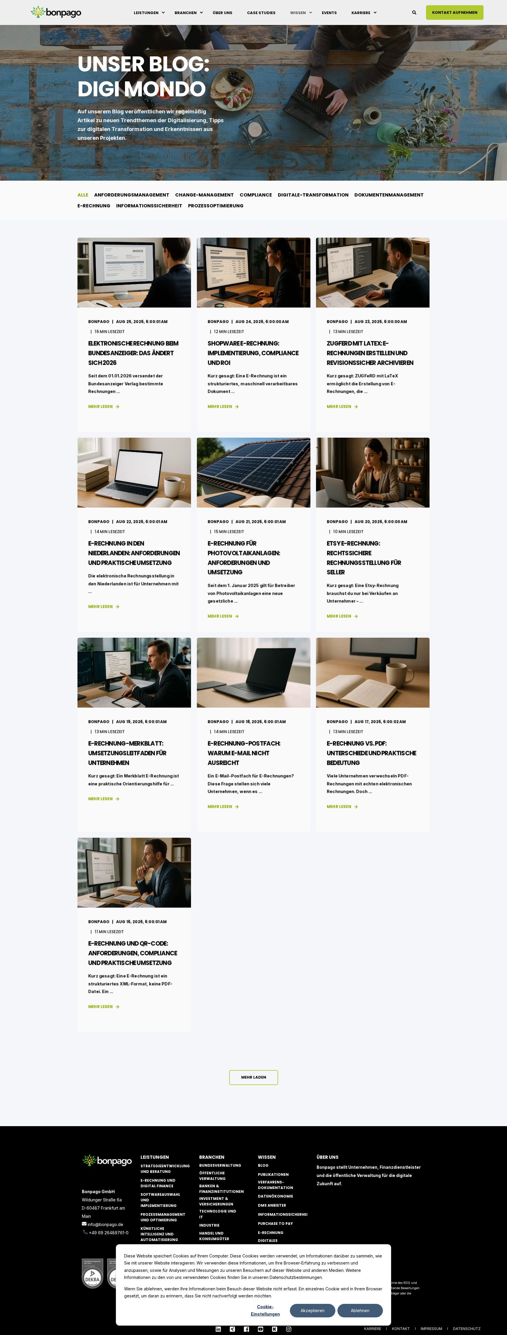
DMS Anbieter (272, 1205)
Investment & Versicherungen (216, 1201)
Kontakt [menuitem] (401, 1328)
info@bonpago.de (105, 1224)
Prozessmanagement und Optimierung (163, 1217)
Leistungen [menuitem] (146, 12)
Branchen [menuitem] (186, 12)
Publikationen (273, 1174)
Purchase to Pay (275, 1223)
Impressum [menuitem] (431, 1328)
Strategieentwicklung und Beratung (165, 1168)
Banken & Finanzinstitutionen (221, 1188)
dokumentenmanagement (389, 195)
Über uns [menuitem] (222, 12)
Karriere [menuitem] (360, 12)
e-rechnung (93, 205)
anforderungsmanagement (131, 195)
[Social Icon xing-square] (232, 1329)
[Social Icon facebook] (246, 1329)
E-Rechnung (270, 1232)
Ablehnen (360, 1310)
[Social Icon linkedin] (220, 1329)
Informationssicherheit (284, 1214)
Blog (263, 1165)
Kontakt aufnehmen (454, 12)
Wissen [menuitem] (298, 12)
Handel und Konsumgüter (214, 1236)
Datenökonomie (275, 1196)
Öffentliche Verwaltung (212, 1176)
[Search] (414, 11)
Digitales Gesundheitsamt (275, 1243)
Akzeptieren (313, 1310)
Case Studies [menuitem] (261, 12)
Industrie (209, 1225)
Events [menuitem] (329, 12)
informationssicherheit (149, 205)
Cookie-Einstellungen (265, 1310)
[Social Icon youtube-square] (261, 1329)
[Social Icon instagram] (287, 1329)
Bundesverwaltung (220, 1165)
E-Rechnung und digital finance (158, 1183)
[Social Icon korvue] (275, 1329)
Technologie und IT (217, 1214)
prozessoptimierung (216, 205)
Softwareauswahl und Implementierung (160, 1200)
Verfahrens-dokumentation (275, 1185)
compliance (256, 195)
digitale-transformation (313, 195)
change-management (204, 195)
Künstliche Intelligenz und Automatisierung (159, 1234)
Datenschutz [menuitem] (467, 1328)
